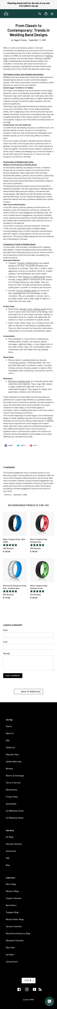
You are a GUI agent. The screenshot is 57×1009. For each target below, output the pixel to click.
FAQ (7, 740)
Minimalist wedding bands (19, 381)
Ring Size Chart (12, 754)
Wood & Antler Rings (15, 919)
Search (9, 726)
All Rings (9, 837)
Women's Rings (12, 891)
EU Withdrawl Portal (15, 810)
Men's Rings (11, 884)
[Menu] (52, 14)
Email (5, 642)
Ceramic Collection (14, 926)
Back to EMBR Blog (31, 692)
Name (5, 630)
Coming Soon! (11, 961)
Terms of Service (13, 782)
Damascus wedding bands (34, 277)
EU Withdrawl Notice (15, 818)
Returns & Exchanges (15, 775)
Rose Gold (10, 947)
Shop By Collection (14, 844)
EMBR (49, 418)
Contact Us (10, 747)
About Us (10, 733)
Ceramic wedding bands (26, 290)
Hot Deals (10, 954)
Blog (8, 865)
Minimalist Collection (15, 940)
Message (6, 653)
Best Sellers (11, 905)
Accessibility (11, 803)
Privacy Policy (12, 796)
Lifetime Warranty (13, 761)
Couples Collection (14, 898)
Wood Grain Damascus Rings (18, 933)
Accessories (11, 851)
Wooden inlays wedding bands (33, 309)
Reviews (9, 768)
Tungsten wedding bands (27, 263)
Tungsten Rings (12, 912)
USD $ (27, 980)
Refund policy (11, 789)
